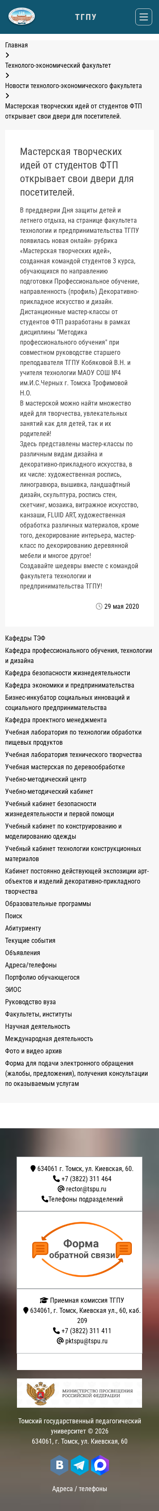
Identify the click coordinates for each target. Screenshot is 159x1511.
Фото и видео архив (33, 1051)
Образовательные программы (48, 904)
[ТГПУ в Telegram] (80, 1465)
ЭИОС (13, 990)
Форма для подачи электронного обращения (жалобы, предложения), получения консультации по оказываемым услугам (76, 1073)
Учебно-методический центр (45, 779)
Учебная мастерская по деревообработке (65, 767)
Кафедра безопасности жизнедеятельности (67, 673)
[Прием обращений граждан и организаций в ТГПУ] (82, 1250)
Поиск (13, 916)
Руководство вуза (30, 1002)
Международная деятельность (49, 1039)
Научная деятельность (37, 1026)
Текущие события (30, 940)
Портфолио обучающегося (42, 977)
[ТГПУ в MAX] (100, 1465)
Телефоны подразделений (85, 1199)
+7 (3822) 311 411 (86, 1331)
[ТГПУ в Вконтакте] (59, 1465)
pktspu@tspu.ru (86, 1341)
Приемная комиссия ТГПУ (86, 1300)
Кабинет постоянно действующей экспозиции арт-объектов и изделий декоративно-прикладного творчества (77, 881)
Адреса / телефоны (79, 1489)
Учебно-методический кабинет (49, 791)
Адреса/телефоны (31, 965)
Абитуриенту (23, 928)
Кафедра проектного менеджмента (56, 720)
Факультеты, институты (38, 1014)
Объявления (22, 953)
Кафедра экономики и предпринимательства (69, 685)
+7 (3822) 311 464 (86, 1179)
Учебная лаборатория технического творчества (73, 755)
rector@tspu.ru (86, 1189)
